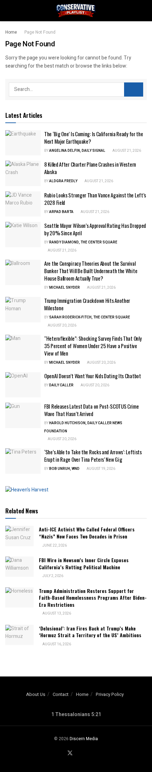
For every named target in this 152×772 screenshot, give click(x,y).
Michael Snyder (64, 287)
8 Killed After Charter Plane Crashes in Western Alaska (90, 167)
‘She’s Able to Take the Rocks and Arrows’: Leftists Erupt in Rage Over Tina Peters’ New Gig (93, 455)
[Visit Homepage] (76, 11)
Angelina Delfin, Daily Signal (77, 150)
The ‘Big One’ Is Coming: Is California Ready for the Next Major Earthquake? (93, 137)
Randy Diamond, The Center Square (83, 242)
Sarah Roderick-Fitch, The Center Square (89, 317)
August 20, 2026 (61, 325)
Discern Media (84, 739)
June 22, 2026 (54, 545)
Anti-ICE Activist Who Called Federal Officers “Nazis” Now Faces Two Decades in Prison (87, 532)
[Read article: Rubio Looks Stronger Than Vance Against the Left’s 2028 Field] (23, 204)
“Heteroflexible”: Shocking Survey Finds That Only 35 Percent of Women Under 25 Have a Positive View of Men (92, 345)
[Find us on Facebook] (61, 753)
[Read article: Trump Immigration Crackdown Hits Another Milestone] (23, 309)
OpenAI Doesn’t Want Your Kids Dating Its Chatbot (92, 376)
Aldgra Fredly (63, 181)
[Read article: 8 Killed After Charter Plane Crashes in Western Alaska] (23, 173)
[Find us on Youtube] (79, 753)
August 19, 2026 (100, 468)
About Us (35, 694)
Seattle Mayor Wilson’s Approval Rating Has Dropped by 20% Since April (95, 229)
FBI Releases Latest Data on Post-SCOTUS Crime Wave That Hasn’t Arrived (91, 409)
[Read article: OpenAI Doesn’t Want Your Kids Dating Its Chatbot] (23, 385)
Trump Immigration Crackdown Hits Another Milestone (87, 304)
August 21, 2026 (126, 150)
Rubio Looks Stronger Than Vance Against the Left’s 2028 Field (95, 198)
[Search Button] (144, 10)
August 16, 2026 (56, 644)
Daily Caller (61, 385)
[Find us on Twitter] (70, 753)
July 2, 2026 (52, 576)
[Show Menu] (8, 10)
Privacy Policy (110, 694)
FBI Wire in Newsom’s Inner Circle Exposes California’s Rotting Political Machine (84, 563)
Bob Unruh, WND (64, 468)
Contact (61, 694)
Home (11, 32)
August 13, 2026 (56, 613)
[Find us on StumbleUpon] (87, 753)
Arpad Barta (61, 211)
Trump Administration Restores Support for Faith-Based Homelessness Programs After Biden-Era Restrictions (93, 597)
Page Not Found (39, 32)
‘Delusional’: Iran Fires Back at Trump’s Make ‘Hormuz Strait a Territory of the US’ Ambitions (90, 631)
